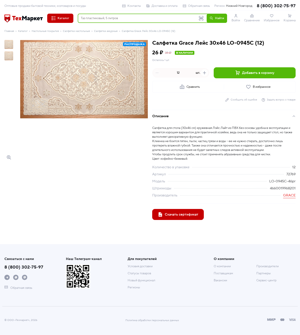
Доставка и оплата (164, 6)
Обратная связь (199, 6)
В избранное (262, 87)
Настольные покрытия (45, 31)
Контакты (134, 6)
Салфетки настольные (76, 31)
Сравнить (193, 87)
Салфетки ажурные (106, 31)
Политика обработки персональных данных (152, 320)
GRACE (289, 195)
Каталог (23, 31)
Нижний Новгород (239, 6)
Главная (9, 31)
